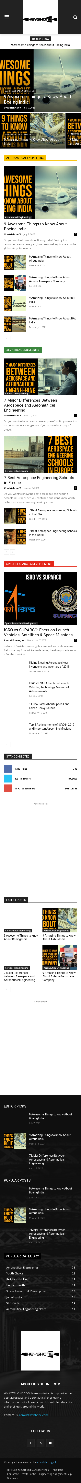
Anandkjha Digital (46, 1462)
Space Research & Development (21, 623)
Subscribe (71, 788)
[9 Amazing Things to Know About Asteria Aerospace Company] (15, 283)
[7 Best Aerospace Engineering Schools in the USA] (15, 516)
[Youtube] (50, 1443)
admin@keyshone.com (33, 1415)
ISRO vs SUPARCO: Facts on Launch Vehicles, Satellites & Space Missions (38, 632)
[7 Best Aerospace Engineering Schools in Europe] (40, 454)
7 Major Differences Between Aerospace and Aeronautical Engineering (30, 405)
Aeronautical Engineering (20, 91)
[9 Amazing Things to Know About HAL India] (15, 324)
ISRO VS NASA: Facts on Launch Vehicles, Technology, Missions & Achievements (49, 687)
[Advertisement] (40, 846)
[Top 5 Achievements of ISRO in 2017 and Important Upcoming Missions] (15, 730)
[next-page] (12, 338)
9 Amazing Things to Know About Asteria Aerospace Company (59, 976)
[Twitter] (40, 1443)
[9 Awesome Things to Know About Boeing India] (40, 80)
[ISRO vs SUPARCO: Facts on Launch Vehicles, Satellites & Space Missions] (40, 598)
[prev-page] (6, 338)
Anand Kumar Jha (14, 640)
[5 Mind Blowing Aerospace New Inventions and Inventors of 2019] (15, 668)
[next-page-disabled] (12, 552)
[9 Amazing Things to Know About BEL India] (15, 303)
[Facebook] (31, 1443)
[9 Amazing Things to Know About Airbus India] (32, 131)
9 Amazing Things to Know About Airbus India (59, 937)
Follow (72, 778)
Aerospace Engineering (17, 393)
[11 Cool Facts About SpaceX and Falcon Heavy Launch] (15, 710)
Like (75, 768)
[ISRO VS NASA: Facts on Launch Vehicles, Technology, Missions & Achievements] (15, 689)
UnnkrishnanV (12, 234)
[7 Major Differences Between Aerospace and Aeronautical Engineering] (40, 376)
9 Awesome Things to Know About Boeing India (40, 45)
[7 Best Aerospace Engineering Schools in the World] (15, 536)
